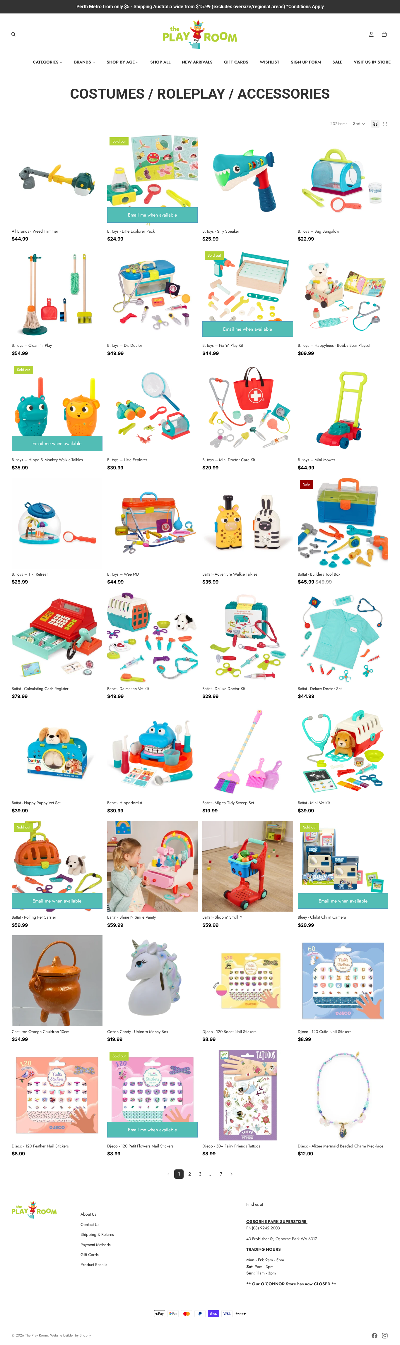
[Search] (13, 34)
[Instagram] (384, 1335)
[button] (359, 123)
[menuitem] (47, 62)
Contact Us (90, 1224)
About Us (88, 1214)
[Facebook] (374, 1335)
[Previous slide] (116, 180)
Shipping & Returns (97, 1234)
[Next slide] (189, 180)
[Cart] (384, 34)
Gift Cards (90, 1254)
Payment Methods (96, 1245)
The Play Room (36, 1335)
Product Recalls (94, 1264)
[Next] (231, 1174)
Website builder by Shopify (70, 1335)
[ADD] (93, 216)
